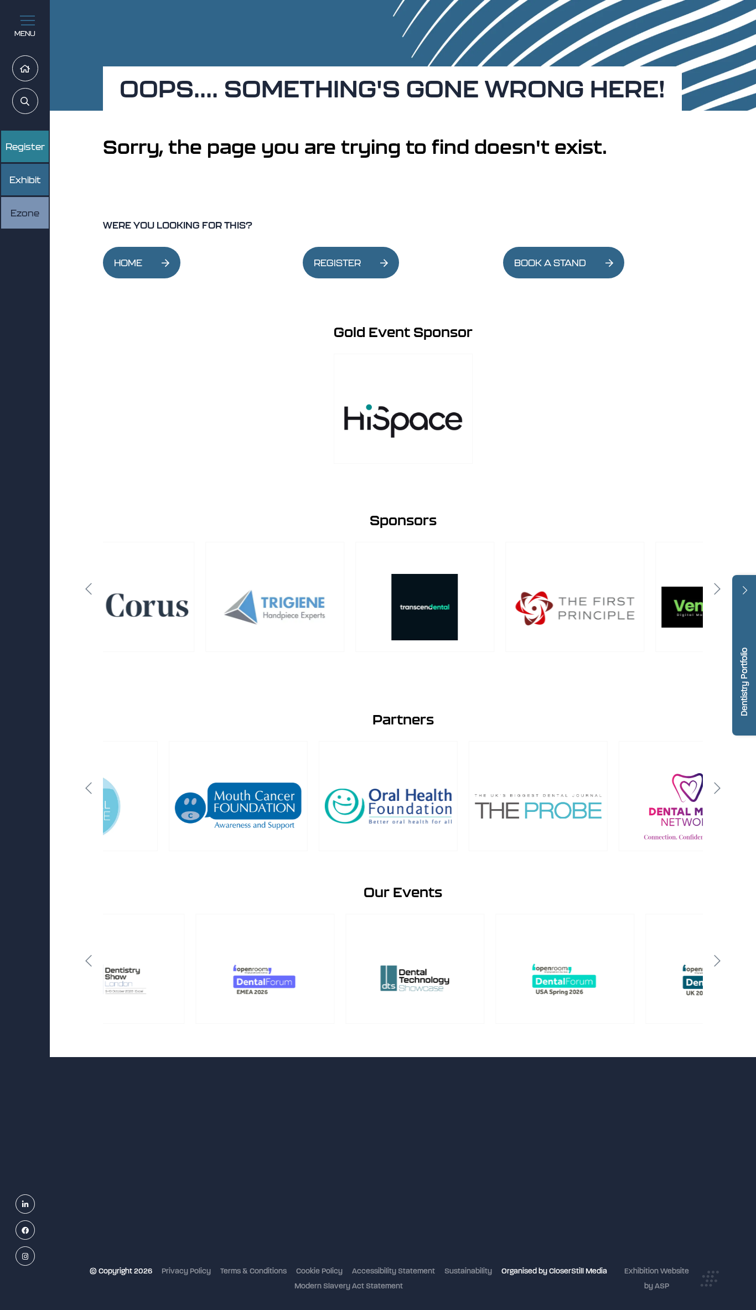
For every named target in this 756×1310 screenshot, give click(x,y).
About (313, 1245)
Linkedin (34, 1204)
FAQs (311, 1215)
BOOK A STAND (550, 263)
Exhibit (25, 180)
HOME (128, 263)
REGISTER (337, 263)
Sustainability (468, 1271)
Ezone (25, 213)
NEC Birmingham (533, 1136)
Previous (88, 589)
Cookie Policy (319, 1271)
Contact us (322, 1230)
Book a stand (325, 1185)
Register (25, 147)
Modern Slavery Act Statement (348, 1286)
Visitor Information (334, 1141)
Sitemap (317, 1259)
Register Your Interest (340, 1171)
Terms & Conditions (253, 1271)
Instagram (34, 1256)
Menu (24, 33)
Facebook (34, 1230)
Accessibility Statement (393, 1271)
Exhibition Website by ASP (656, 1278)
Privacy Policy (186, 1271)
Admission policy (332, 1200)
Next (717, 589)
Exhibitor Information (339, 1156)
